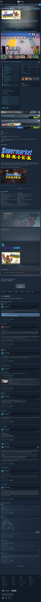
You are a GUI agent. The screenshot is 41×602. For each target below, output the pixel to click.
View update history (5, 99)
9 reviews (9, 468)
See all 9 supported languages (25, 73)
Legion (5, 410)
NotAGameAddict (6, 365)
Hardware (13, 582)
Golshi (5, 349)
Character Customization (32, 31)
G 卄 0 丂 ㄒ (5, 303)
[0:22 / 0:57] (20, 44)
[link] (28, 127)
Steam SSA (4, 580)
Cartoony (27, 31)
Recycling (13, 584)
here (19, 272)
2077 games (5, 304)
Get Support (31, 582)
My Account (31, 584)
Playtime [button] (27, 291)
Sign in (2, 61)
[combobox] (28, 4)
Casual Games (7, 7)
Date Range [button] (22, 291)
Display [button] (32, 291)
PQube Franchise (12, 7)
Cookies (21, 584)
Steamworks (4, 582)
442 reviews (9, 366)
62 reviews (9, 394)
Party (2, 31)
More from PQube (8, 213)
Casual (8, 90)
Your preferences (9, 280)
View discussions (4, 102)
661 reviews (9, 304)
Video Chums (5, 137)
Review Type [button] (3, 291)
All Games (2, 7)
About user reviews (3, 280)
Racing (21, 31)
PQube (6, 92)
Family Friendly (10, 31)
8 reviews (9, 411)
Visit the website (4, 96)
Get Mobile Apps (31, 580)
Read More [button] (38, 532)
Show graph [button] (37, 293)
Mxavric (5, 393)
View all (38, 269)
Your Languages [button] (6, 296)
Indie (10, 90)
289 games (5, 468)
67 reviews (5, 324)
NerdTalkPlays (6, 467)
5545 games (5, 366)
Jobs (13, 580)
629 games (5, 444)
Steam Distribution (5, 584)
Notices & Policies (23, 582)
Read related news (5, 101)
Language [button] (16, 291)
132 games (5, 394)
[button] (2, 4)
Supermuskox (6, 443)
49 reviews (5, 350)
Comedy (24, 31)
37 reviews (9, 444)
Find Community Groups (5, 104)
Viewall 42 (37, 79)
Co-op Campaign (17, 31)
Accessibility (22, 580)
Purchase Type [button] (10, 291)
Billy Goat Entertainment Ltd (19, 28)
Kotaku (2, 134)
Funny (13, 31)
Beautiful (5, 323)
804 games (5, 411)
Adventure (5, 31)
